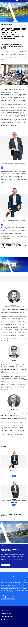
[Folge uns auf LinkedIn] (5, 619)
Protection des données (7, 613)
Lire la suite (5, 565)
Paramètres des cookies (7, 616)
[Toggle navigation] (26, 4)
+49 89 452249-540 (12, 0)
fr (24, 4)
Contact (19, 0)
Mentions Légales (6, 611)
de (20, 4)
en (22, 4)
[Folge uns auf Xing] (2, 619)
